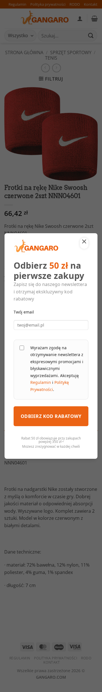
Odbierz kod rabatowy (51, 416)
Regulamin (40, 382)
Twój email (24, 312)
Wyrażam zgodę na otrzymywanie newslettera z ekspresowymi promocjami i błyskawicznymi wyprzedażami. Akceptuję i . (56, 368)
